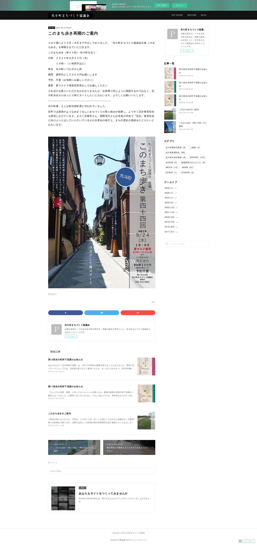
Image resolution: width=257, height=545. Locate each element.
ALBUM (171, 162)
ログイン (180, 5)
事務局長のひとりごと (193, 162)
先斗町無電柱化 (175, 152)
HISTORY (192, 15)
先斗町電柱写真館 (176, 147)
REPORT (197, 157)
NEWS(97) (52, 294)
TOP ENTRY (177, 15)
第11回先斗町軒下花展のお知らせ (65, 386)
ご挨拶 (195, 147)
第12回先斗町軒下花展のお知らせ (65, 359)
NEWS (51, 28)
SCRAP (171, 172)
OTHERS (187, 172)
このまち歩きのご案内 (59, 413)
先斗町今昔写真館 (176, 157)
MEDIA (172, 167)
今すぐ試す (162, 5)
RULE (204, 15)
